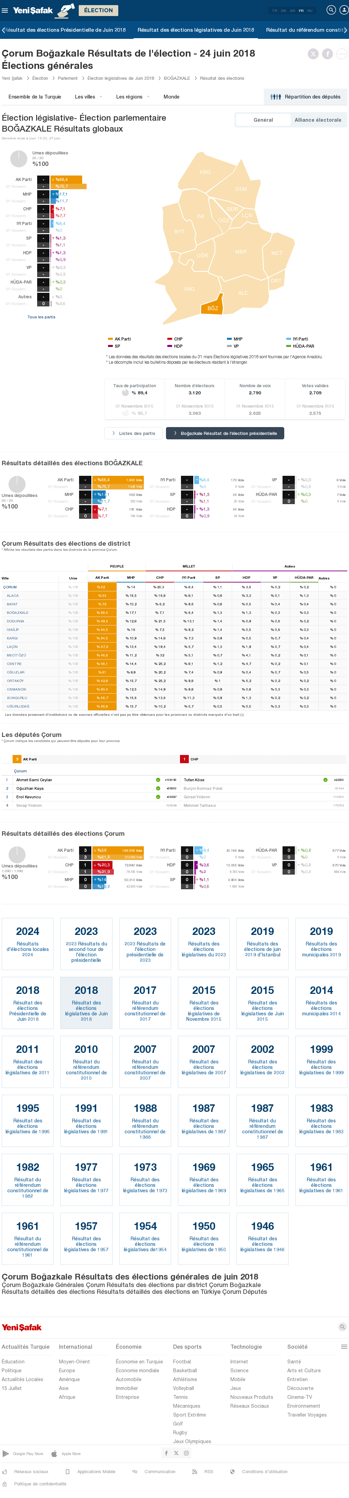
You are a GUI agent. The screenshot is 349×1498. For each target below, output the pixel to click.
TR (274, 11)
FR (301, 11)
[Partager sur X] (315, 53)
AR (292, 11)
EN (283, 11)
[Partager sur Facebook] (329, 53)
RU (310, 11)
